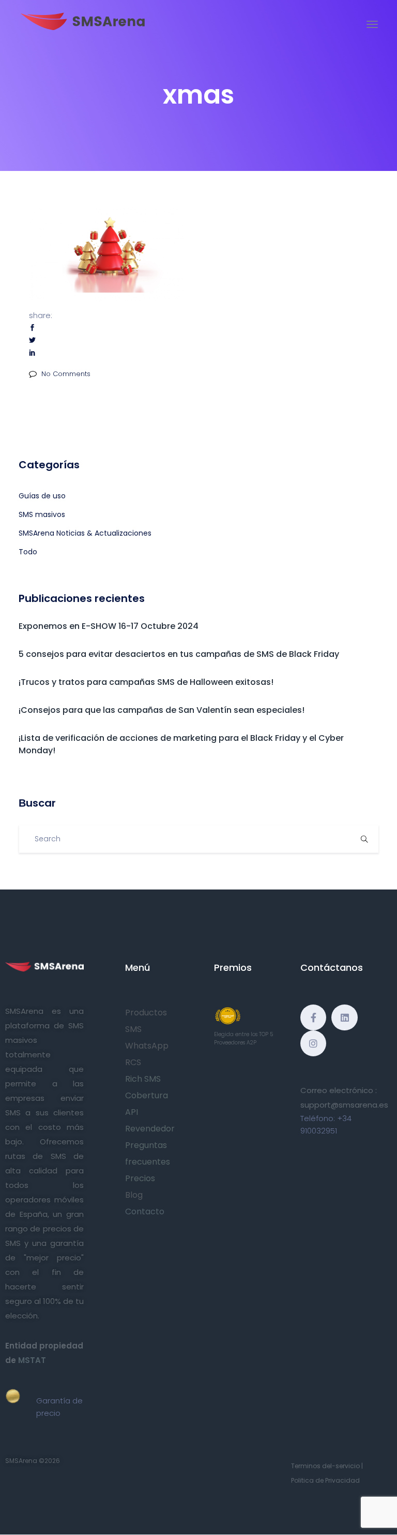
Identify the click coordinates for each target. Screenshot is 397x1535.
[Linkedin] (344, 1017)
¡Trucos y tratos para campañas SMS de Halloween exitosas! (146, 682)
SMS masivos (42, 514)
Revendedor (150, 1129)
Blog (134, 1195)
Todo (28, 552)
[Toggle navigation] (372, 24)
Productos (146, 1012)
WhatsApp (147, 1046)
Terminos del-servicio (325, 1465)
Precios (140, 1178)
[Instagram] (313, 1043)
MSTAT (32, 1360)
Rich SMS (143, 1079)
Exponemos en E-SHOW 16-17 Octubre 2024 (108, 626)
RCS (133, 1062)
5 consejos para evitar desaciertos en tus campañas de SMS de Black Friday (179, 654)
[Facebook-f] (313, 1017)
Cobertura (146, 1095)
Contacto (144, 1211)
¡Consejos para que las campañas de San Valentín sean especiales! (161, 710)
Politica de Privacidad (325, 1480)
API (131, 1112)
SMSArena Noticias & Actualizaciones (85, 533)
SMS (133, 1029)
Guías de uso (42, 496)
